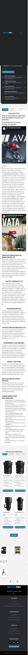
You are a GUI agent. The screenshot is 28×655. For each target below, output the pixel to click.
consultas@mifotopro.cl (14, 631)
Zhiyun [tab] (18, 454)
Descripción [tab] (5, 108)
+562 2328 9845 (14, 628)
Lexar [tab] (23, 454)
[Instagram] (10, 642)
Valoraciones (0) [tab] (22, 109)
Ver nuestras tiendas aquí (14, 633)
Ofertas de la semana (14, 603)
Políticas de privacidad (14, 617)
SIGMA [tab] (5, 454)
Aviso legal (14, 615)
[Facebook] (14, 642)
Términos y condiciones (14, 619)
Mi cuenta (14, 601)
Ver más (14, 535)
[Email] (17, 642)
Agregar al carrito (8, 72)
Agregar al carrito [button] (8, 490)
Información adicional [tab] (12, 109)
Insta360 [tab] (11, 454)
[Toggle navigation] (21, 33)
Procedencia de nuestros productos (14, 606)
